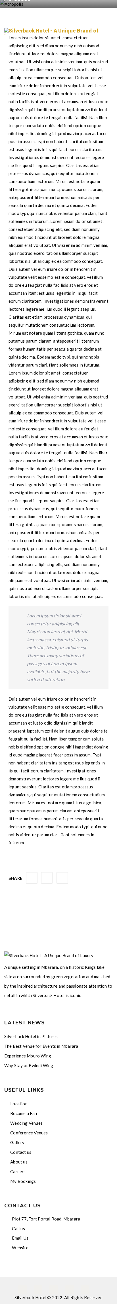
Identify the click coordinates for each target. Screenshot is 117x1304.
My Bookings (23, 1181)
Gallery (17, 1142)
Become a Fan (23, 1113)
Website (19, 1247)
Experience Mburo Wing (27, 1055)
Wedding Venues (26, 1123)
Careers (18, 1171)
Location (19, 1103)
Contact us (20, 1152)
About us (19, 1161)
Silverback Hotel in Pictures (31, 1036)
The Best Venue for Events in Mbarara (41, 1046)
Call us (18, 1228)
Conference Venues (29, 1132)
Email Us (19, 1237)
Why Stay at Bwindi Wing (28, 1065)
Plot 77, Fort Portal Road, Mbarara (45, 1218)
